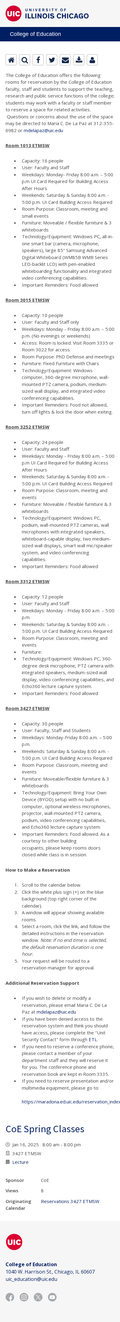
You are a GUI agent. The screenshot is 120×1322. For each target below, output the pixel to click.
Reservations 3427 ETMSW (70, 1201)
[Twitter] (51, 59)
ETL (93, 1039)
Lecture (20, 1162)
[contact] (92, 59)
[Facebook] (38, 59)
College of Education (35, 34)
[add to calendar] (78, 59)
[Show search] (24, 59)
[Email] (65, 59)
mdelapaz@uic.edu (43, 130)
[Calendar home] (11, 59)
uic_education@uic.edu (31, 1279)
